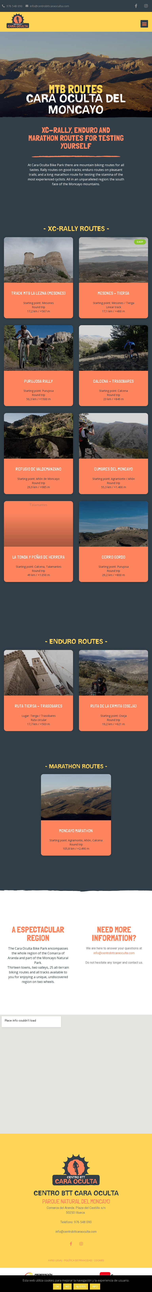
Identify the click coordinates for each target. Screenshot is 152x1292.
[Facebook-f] (136, 6)
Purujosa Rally (38, 381)
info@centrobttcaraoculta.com (114, 953)
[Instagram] (146, 6)
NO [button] (67, 1286)
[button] (144, 24)
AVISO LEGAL (55, 1260)
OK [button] (57, 1286)
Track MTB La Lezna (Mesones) (38, 293)
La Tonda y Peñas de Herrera (38, 557)
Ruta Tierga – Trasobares (38, 706)
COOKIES (99, 1260)
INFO (95, 1286)
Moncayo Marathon (76, 830)
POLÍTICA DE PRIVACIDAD (78, 1260)
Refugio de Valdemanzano (38, 469)
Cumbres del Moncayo (113, 469)
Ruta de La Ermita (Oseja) (113, 706)
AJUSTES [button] (81, 1286)
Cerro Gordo (113, 557)
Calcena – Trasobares (113, 381)
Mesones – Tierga (113, 293)
